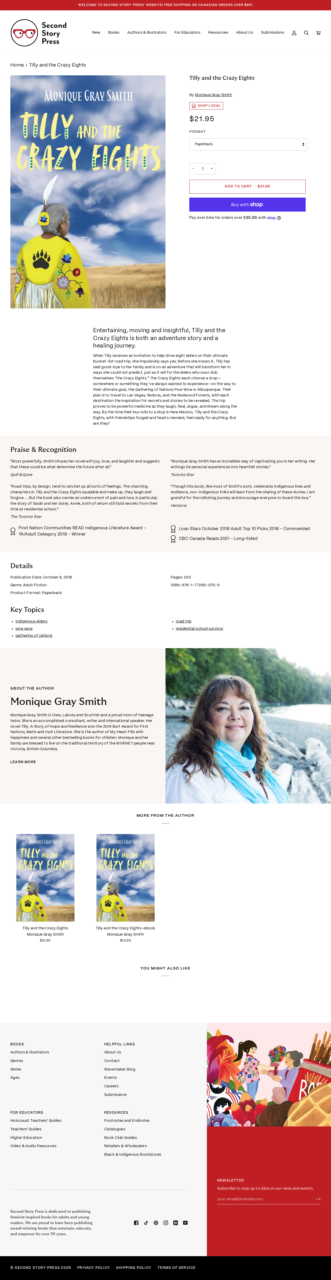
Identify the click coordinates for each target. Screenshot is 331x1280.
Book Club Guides (120, 1138)
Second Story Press (37, 1268)
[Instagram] (165, 1222)
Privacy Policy (93, 1268)
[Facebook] (136, 1222)
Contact (112, 1061)
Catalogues (114, 1129)
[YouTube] (185, 1222)
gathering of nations (34, 636)
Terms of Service (176, 1268)
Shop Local (209, 105)
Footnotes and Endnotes (127, 1121)
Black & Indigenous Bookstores (132, 1154)
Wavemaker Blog (119, 1069)
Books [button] (17, 1044)
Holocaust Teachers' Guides (35, 1121)
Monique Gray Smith (213, 95)
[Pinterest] (156, 1222)
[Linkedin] (175, 1222)
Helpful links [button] (119, 1044)
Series (15, 1069)
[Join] (314, 1199)
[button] (113, 32)
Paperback (204, 144)
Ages (15, 1078)
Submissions (115, 1095)
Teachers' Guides (25, 1129)
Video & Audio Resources (33, 1146)
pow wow (24, 628)
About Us (112, 1052)
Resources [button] (116, 1113)
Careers (111, 1086)
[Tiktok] (146, 1222)
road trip (184, 621)
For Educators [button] (27, 1113)
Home (17, 65)
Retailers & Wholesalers (125, 1146)
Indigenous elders (31, 621)
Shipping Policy (133, 1268)
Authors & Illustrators (29, 1052)
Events (110, 1078)
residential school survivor (199, 628)
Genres (16, 1061)
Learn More (23, 762)
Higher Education (26, 1138)
